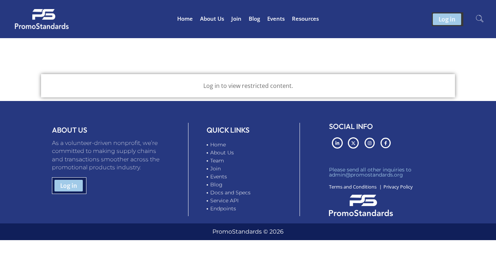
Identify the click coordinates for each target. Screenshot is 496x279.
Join (236, 18)
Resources (305, 18)
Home (185, 18)
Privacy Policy (398, 186)
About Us (212, 18)
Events (276, 18)
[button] (479, 19)
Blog (254, 18)
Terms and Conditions (353, 186)
